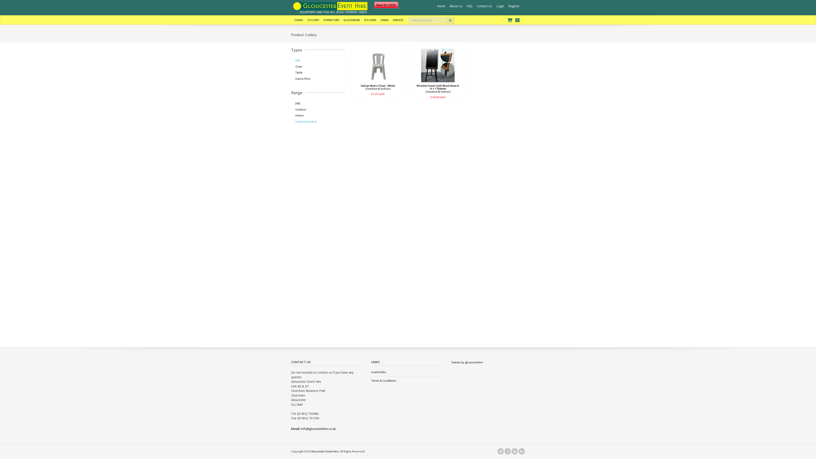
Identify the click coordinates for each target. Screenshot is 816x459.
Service (398, 20)
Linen (384, 20)
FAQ (470, 6)
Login (500, 6)
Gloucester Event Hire (325, 451)
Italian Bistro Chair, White (378, 86)
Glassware (351, 20)
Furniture (331, 20)
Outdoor (300, 109)
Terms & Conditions (383, 380)
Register (514, 6)
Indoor (299, 115)
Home (441, 6)
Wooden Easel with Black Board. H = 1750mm (437, 87)
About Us (456, 6)
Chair (298, 66)
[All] (297, 60)
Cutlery (313, 20)
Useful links (378, 372)
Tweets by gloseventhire (467, 362)
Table (299, 72)
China (298, 20)
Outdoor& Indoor (306, 121)
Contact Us (484, 6)
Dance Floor (303, 79)
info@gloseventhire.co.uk (318, 429)
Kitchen (370, 20)
